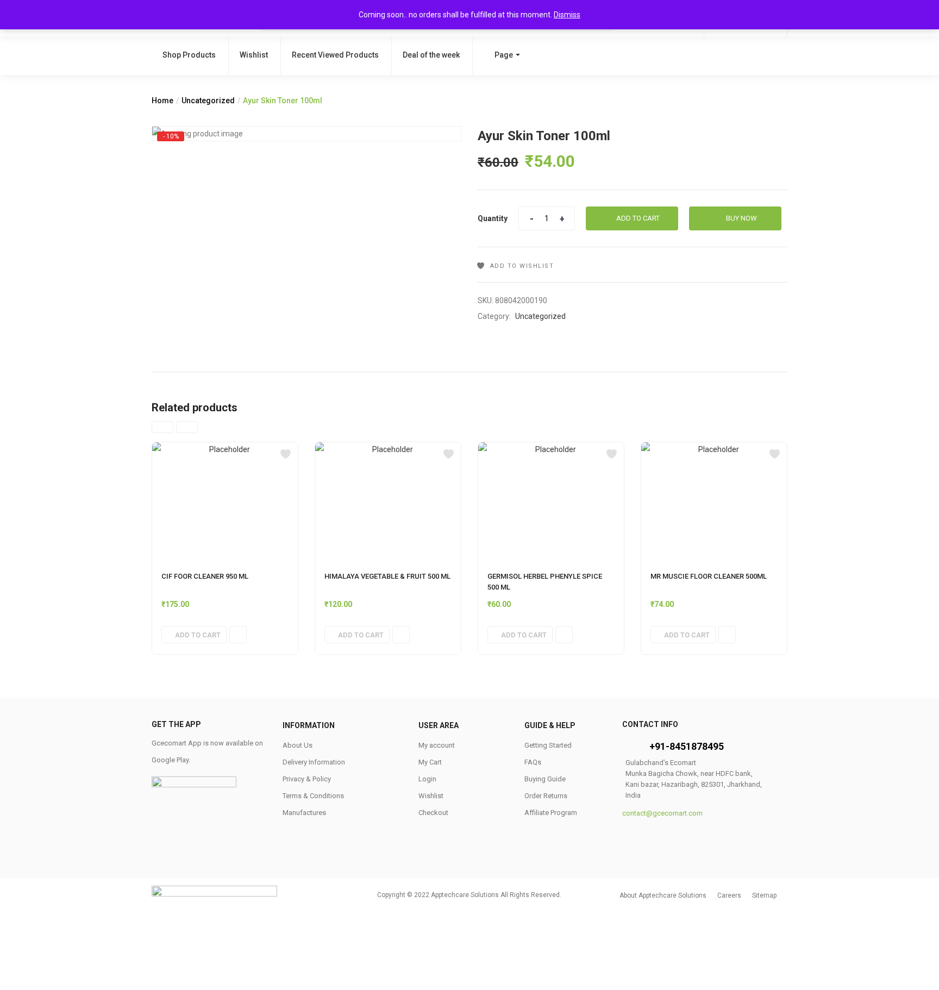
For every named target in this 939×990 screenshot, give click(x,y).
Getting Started (548, 745)
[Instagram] (702, 839)
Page (503, 55)
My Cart (430, 762)
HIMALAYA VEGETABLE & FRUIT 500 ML (387, 576)
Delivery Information (314, 762)
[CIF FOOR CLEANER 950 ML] (225, 501)
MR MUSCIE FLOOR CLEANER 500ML (708, 576)
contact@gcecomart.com (662, 813)
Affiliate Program (550, 813)
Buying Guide (545, 779)
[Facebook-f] (635, 839)
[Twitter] (669, 839)
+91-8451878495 (686, 746)
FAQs (532, 762)
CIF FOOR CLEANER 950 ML (204, 576)
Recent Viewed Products (335, 55)
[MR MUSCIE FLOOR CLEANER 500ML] (714, 501)
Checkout (433, 813)
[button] (194, 634)
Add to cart (638, 218)
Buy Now (741, 218)
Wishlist (254, 55)
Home (162, 100)
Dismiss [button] (567, 14)
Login (427, 779)
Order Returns (545, 796)
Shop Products (189, 55)
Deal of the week (431, 55)
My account (436, 745)
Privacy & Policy (307, 779)
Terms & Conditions (313, 796)
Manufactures (304, 813)
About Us (297, 745)
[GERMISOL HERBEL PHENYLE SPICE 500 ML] (551, 501)
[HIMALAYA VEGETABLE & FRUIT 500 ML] (388, 501)
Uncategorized (208, 100)
